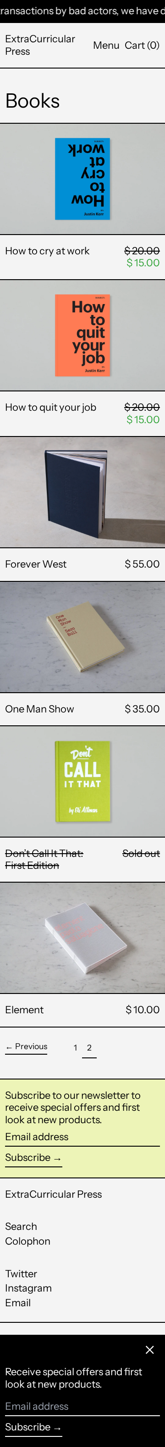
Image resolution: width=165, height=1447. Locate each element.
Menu (106, 45)
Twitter (21, 1274)
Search (21, 1226)
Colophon (27, 1241)
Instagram (28, 1288)
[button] (142, 45)
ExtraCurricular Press (40, 45)
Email (18, 1303)
